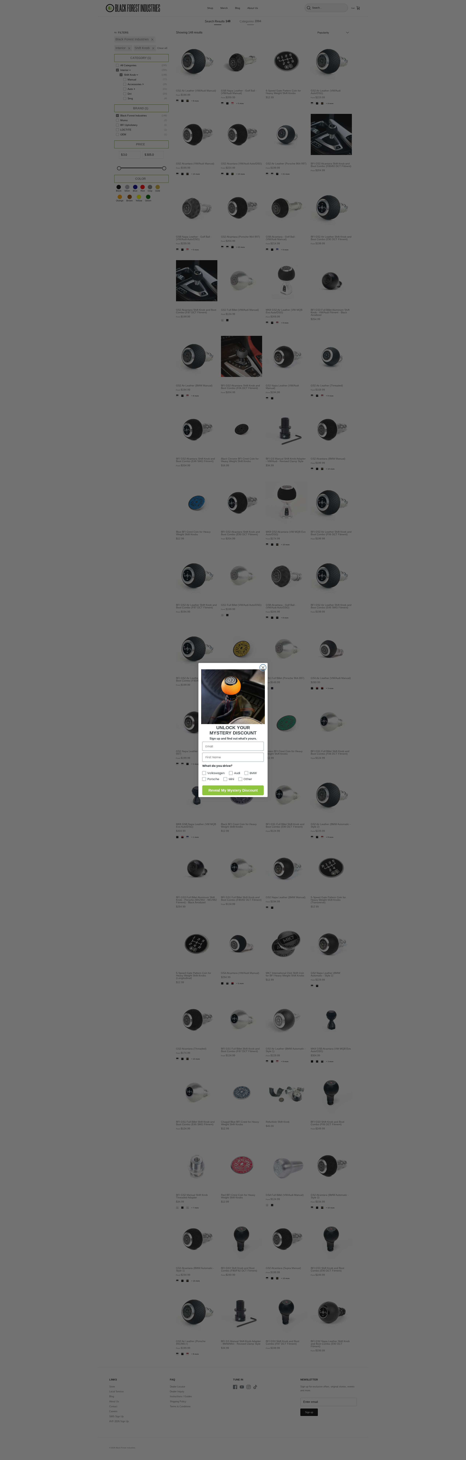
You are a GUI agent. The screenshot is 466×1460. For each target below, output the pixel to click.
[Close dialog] (263, 667)
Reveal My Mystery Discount (233, 790)
